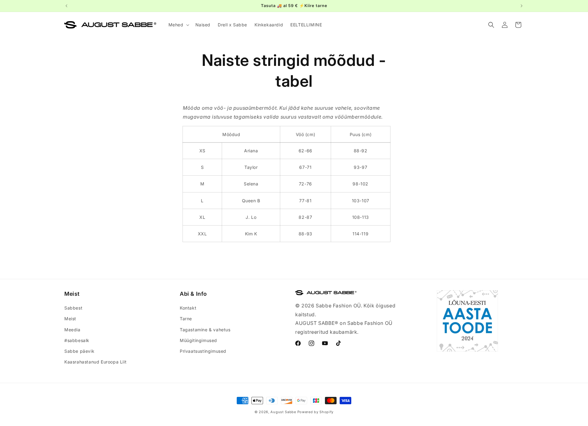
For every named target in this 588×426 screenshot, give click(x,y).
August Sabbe (283, 412)
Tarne (186, 318)
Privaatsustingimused (203, 351)
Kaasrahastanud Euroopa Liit (95, 361)
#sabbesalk (76, 340)
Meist (70, 318)
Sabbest (73, 307)
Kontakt (188, 307)
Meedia (72, 329)
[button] (178, 24)
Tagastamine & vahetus (205, 329)
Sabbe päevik (79, 351)
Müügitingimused (198, 340)
